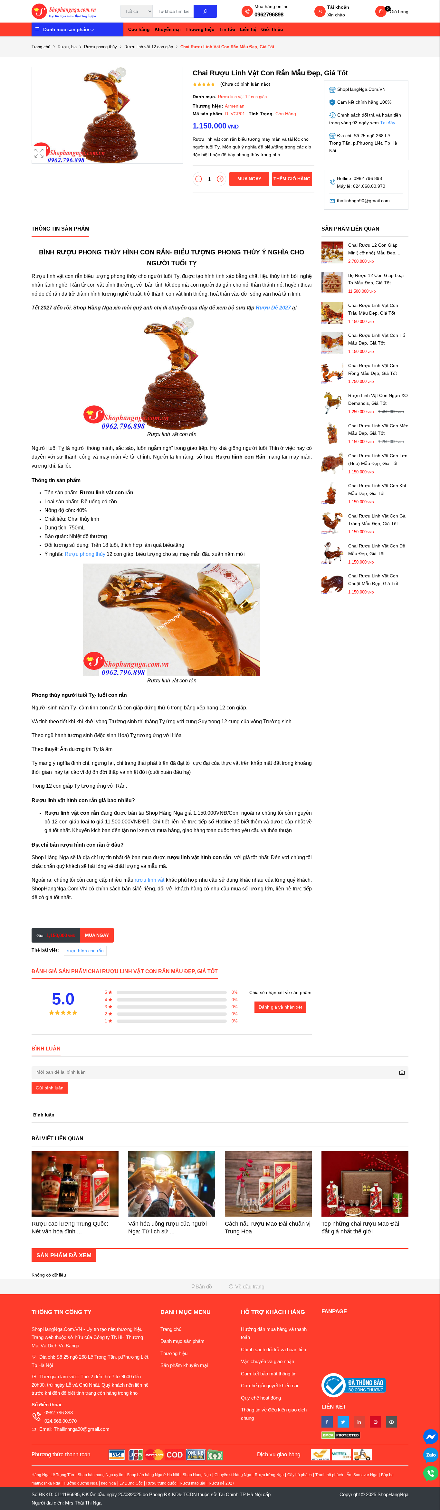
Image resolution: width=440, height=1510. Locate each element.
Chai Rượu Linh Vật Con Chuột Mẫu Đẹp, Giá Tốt (373, 580)
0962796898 (268, 15)
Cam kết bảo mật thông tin (268, 1373)
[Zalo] (430, 1454)
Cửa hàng (139, 29)
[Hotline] (430, 1473)
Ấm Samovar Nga (362, 1475)
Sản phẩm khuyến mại (184, 1365)
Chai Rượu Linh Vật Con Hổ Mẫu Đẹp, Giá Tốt (376, 339)
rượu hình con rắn (85, 950)
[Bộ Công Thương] (353, 1384)
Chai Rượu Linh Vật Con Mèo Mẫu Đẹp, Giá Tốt (378, 429)
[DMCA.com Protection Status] (364, 1435)
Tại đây (387, 122)
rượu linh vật (149, 880)
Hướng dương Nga (81, 1483)
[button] (123, 1286)
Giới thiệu (272, 29)
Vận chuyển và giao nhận (267, 1361)
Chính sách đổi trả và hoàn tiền (273, 1349)
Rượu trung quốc (161, 1483)
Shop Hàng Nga (197, 1475)
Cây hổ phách (299, 1475)
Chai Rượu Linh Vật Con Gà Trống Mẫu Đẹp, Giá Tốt (377, 519)
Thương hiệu (200, 29)
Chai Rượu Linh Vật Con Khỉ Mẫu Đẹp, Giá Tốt (377, 489)
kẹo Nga (108, 1483)
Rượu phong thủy (100, 46)
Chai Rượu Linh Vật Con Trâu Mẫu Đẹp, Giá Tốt (373, 309)
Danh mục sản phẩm (66, 29)
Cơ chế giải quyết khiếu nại (269, 1385)
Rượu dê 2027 (221, 1483)
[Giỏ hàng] (381, 11)
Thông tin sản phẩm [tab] (60, 229)
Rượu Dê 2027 (273, 307)
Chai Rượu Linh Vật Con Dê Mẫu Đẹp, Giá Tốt (376, 549)
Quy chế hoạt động (261, 1398)
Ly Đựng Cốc (131, 1483)
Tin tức (227, 29)
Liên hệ (248, 29)
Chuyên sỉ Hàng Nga (233, 1475)
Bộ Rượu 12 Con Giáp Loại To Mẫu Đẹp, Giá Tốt (376, 279)
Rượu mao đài (192, 1483)
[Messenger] (430, 1436)
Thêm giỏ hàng (292, 178)
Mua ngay (249, 178)
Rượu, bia (67, 46)
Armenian (234, 106)
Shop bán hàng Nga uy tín (100, 1475)
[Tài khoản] (320, 11)
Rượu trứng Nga (269, 1475)
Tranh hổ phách (329, 1475)
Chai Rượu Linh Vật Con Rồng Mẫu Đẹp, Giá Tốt (373, 369)
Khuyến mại (168, 29)
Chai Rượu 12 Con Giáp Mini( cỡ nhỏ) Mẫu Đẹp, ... (375, 248)
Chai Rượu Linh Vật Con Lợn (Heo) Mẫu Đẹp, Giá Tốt (377, 459)
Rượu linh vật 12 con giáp (148, 46)
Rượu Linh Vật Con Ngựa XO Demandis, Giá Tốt (378, 399)
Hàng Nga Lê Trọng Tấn (53, 1475)
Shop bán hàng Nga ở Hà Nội (153, 1475)
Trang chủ (41, 46)
